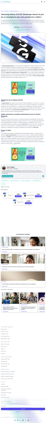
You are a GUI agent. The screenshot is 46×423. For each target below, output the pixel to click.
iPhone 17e (3, 351)
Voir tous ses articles (7, 176)
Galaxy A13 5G (5, 103)
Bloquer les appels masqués (7, 376)
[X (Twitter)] (26, 420)
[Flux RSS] (31, 420)
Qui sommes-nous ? (5, 397)
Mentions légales (5, 386)
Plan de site (3, 395)
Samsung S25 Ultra (5, 363)
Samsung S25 (4, 366)
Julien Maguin (17, 27)
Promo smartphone (25, 180)
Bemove (28, 417)
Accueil (2, 11)
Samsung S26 (4, 361)
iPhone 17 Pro (4, 346)
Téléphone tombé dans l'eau (7, 374)
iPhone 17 (3, 348)
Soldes (3, 183)
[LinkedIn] (43, 176)
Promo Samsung (14, 180)
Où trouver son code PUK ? (7, 378)
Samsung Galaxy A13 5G (7, 65)
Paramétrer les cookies (6, 392)
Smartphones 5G (36, 180)
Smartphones (5, 180)
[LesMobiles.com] (6, 1)
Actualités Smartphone (13, 11)
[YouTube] (23, 420)
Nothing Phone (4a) (5, 338)
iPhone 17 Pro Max (5, 344)
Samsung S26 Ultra (5, 359)
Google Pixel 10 (4, 334)
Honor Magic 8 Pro (5, 336)
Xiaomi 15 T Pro (4, 331)
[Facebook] (18, 420)
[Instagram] (28, 420)
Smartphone (6, 11)
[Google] (15, 420)
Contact (2, 384)
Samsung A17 (4, 329)
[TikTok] (20, 420)
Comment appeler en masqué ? (8, 371)
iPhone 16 (3, 353)
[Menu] (44, 1)
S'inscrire (23, 409)
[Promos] (42, 1)
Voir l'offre (18, 196)
